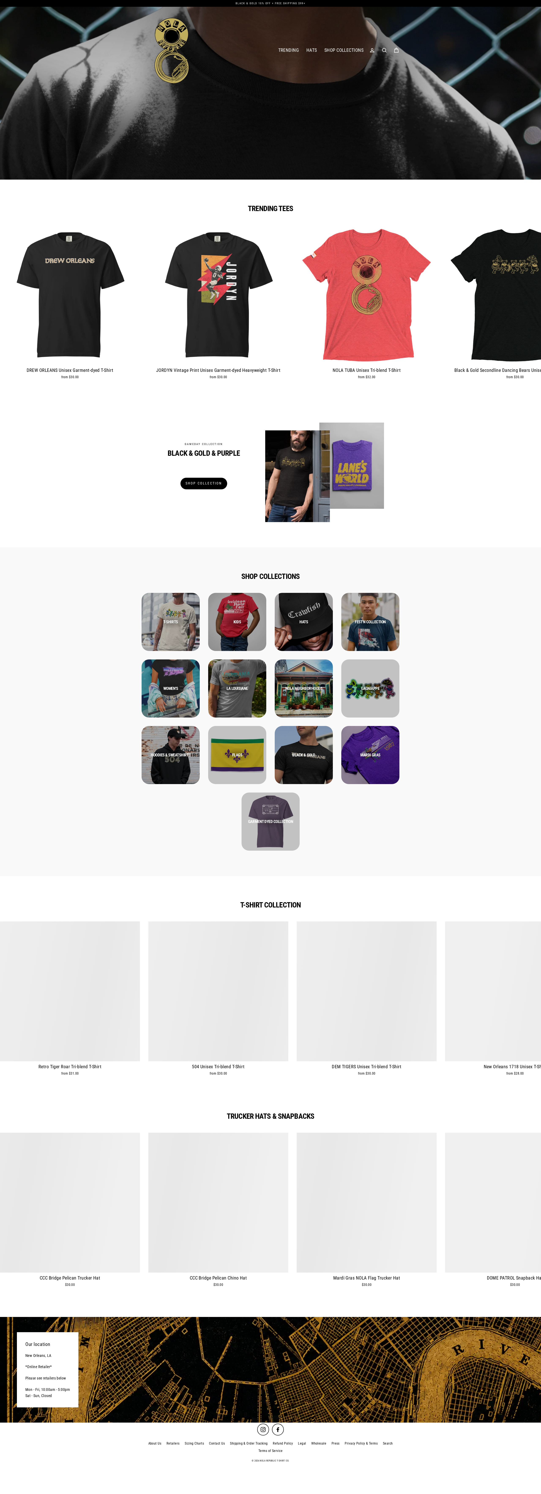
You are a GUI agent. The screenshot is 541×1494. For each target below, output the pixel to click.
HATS (311, 50)
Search (388, 1443)
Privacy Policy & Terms (361, 1443)
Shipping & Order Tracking (249, 1443)
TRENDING (288, 50)
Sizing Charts (194, 1443)
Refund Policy (283, 1443)
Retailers (173, 1443)
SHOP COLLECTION (204, 483)
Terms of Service (270, 1451)
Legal (302, 1443)
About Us (154, 1443)
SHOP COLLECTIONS (343, 50)
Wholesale (318, 1443)
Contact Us (217, 1443)
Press (336, 1443)
